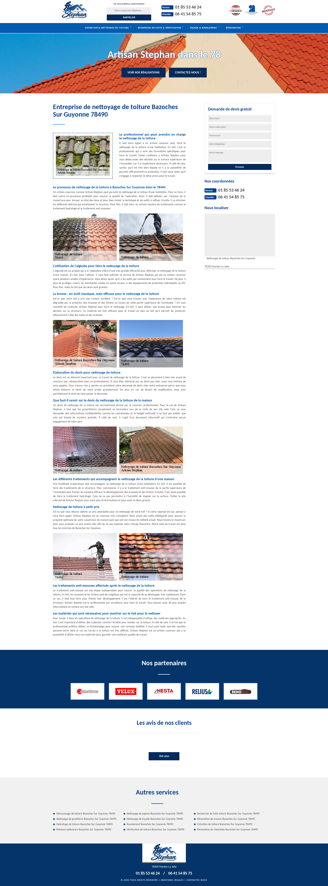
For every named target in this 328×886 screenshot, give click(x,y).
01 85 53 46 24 (188, 7)
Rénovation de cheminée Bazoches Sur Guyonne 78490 (227, 829)
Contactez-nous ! (188, 72)
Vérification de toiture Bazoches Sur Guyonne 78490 (155, 829)
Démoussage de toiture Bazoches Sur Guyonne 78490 (85, 813)
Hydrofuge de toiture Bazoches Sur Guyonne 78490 (84, 824)
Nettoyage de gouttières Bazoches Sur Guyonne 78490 (86, 819)
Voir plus (164, 756)
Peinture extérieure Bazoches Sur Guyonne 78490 (83, 829)
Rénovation (233, 28)
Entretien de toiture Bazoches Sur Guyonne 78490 (224, 824)
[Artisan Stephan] (75, 10)
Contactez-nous (197, 880)
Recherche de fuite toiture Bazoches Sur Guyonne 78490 (228, 813)
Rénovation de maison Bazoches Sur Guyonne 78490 (226, 819)
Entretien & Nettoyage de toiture (107, 28)
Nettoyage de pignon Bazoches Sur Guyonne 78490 (155, 813)
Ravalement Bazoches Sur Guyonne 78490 (150, 824)
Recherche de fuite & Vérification (159, 28)
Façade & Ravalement (203, 28)
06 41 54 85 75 (188, 14)
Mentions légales (172, 880)
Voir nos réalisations (143, 72)
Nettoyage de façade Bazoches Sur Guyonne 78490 (155, 819)
